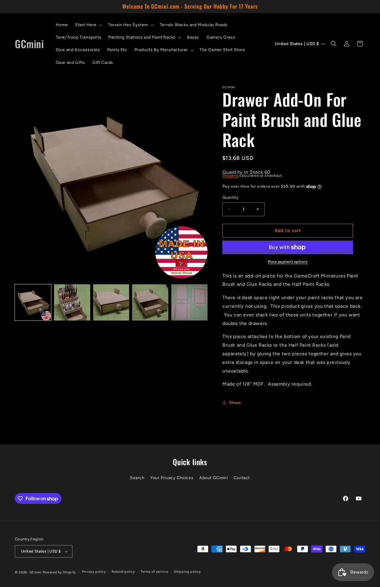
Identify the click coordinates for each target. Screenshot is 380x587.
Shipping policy (187, 572)
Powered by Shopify (59, 572)
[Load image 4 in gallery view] (150, 302)
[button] (88, 25)
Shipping (230, 175)
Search (137, 477)
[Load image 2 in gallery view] (72, 302)
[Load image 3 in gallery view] (111, 302)
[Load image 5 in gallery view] (189, 302)
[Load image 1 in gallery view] (33, 302)
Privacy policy (94, 572)
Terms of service (154, 572)
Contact (242, 477)
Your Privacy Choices (171, 477)
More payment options (288, 262)
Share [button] (235, 402)
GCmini (35, 572)
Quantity (230, 197)
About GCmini (213, 477)
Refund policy (123, 572)
